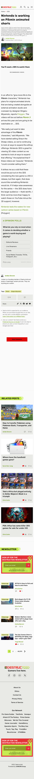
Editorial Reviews (12, 242)
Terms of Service (12, 570)
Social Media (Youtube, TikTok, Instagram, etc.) (17, 256)
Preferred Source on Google (11, 322)
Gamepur (27, 714)
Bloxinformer (11, 732)
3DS (8, 11)
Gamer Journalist (11, 723)
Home (3, 11)
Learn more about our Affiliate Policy (14, 316)
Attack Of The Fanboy (11, 717)
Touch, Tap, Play (12, 729)
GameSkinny (23, 723)
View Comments (17, 339)
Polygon (21, 114)
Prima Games (25, 717)
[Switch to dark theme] (28, 7)
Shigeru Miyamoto (16, 291)
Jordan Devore (9, 38)
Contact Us (17, 695)
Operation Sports (10, 726)
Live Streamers (11, 246)
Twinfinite (19, 714)
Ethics (17, 691)
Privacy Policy (22, 570)
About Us (17, 687)
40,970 (20, 651)
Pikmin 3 (27, 117)
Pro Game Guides (8, 714)
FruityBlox (23, 729)
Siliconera (7, 720)
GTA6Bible (21, 732)
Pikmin (7, 291)
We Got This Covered (20, 720)
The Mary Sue (23, 726)
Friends (8, 250)
